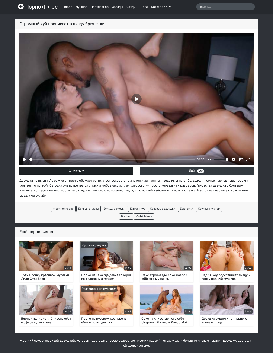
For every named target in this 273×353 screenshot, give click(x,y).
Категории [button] (159, 7)
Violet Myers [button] (144, 216)
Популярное (100, 7)
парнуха (221, 190)
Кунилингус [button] (137, 208)
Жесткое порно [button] (63, 208)
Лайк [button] (196, 170)
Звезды (117, 7)
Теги (144, 7)
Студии (132, 7)
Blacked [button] (126, 216)
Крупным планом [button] (209, 208)
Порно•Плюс (41, 7)
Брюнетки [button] (186, 208)
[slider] (112, 160)
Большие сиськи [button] (114, 208)
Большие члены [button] (88, 208)
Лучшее (81, 7)
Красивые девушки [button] (162, 208)
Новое (67, 7)
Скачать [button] (75, 170)
